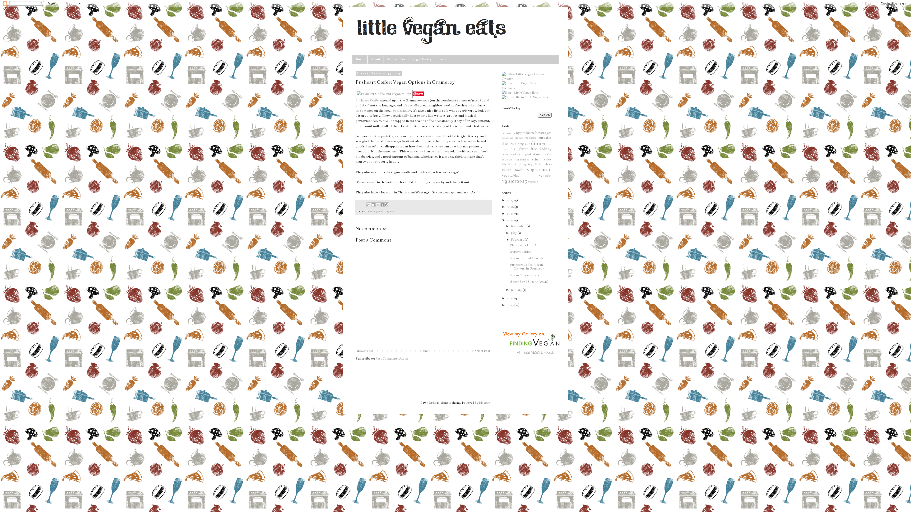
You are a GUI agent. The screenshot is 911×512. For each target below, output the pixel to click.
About (375, 59)
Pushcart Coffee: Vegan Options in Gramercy (527, 267)
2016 (510, 207)
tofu (538, 164)
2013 (510, 298)
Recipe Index (396, 59)
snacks (506, 164)
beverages (373, 211)
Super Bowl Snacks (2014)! (529, 281)
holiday (546, 149)
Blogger (484, 403)
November (518, 226)
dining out (387, 211)
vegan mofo (512, 170)
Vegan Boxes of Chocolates (529, 258)
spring (528, 164)
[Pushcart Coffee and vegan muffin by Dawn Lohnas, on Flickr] (384, 94)
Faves (442, 59)
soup (517, 164)
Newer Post (365, 351)
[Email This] (368, 204)
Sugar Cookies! (521, 252)
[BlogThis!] (373, 204)
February (518, 240)
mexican (515, 154)
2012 (510, 305)
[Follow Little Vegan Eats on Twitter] (527, 79)
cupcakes (545, 138)
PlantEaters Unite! (523, 245)
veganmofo (539, 170)
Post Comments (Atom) (392, 359)
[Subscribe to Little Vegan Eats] (525, 97)
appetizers (525, 133)
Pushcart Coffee (368, 100)
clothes (519, 137)
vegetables (510, 175)
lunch (505, 154)
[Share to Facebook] (382, 204)
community (402, 111)
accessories (508, 133)
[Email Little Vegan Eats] (520, 93)
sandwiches (522, 159)
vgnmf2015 (514, 181)
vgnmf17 (545, 176)
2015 (510, 213)
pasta (547, 154)
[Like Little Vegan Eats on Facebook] (527, 88)
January (517, 290)
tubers (547, 164)
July (514, 233)
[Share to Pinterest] (386, 204)
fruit (513, 149)
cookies (530, 138)
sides (548, 159)
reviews (507, 159)
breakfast (507, 137)
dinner (538, 143)
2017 (510, 200)
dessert (508, 144)
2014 (510, 220)
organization (531, 154)
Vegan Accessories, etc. (526, 275)
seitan (536, 159)
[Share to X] (377, 204)
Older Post (482, 351)
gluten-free (527, 149)
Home (360, 59)
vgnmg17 (533, 181)
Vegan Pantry (421, 59)
